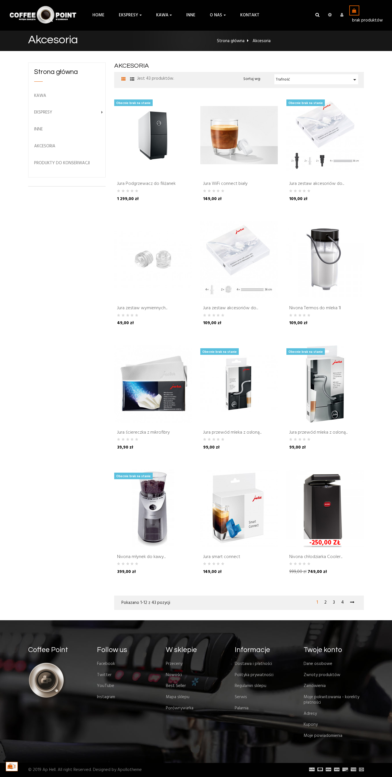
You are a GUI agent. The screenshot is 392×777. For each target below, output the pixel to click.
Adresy (310, 713)
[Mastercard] (319, 769)
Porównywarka (179, 708)
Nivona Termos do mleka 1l (315, 308)
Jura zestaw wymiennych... (142, 308)
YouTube (105, 685)
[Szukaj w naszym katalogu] (317, 15)
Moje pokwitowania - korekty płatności (331, 700)
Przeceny (174, 663)
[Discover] (343, 769)
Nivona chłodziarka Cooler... (315, 557)
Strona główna (56, 71)
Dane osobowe (318, 663)
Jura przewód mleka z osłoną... (232, 432)
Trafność (317, 79)
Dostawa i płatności (253, 663)
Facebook (106, 663)
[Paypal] (310, 769)
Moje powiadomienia (323, 735)
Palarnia (242, 708)
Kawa (40, 96)
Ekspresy (43, 112)
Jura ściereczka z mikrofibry (143, 432)
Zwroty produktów (322, 675)
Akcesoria (44, 146)
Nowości (174, 675)
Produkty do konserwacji (62, 163)
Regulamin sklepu (250, 685)
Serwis (241, 697)
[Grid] (123, 79)
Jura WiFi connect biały (225, 184)
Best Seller (176, 685)
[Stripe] (327, 769)
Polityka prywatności (254, 675)
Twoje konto (323, 649)
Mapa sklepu (177, 697)
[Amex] (352, 769)
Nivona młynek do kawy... (141, 557)
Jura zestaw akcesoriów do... (316, 184)
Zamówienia (315, 685)
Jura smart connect (221, 557)
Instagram (106, 697)
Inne (38, 129)
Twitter (104, 675)
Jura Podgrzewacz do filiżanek (146, 184)
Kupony (311, 724)
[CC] (360, 769)
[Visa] (335, 769)
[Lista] (132, 79)
